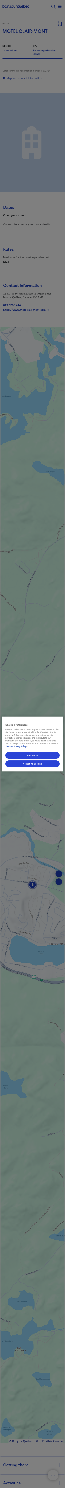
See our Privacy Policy (17, 746)
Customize (32, 755)
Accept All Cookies (32, 764)
